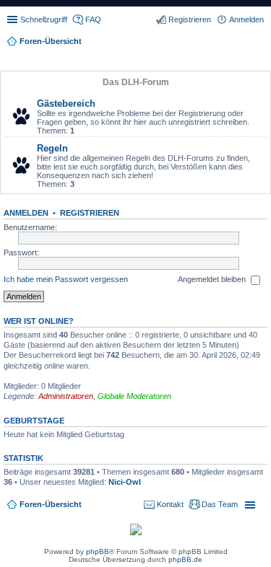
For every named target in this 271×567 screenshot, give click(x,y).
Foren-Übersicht (51, 504)
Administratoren (65, 396)
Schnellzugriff (43, 19)
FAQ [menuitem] (93, 19)
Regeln (52, 148)
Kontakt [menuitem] (170, 504)
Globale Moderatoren (134, 396)
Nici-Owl (124, 482)
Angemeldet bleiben (213, 279)
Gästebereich (66, 103)
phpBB (97, 551)
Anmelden (26, 212)
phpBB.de (185, 559)
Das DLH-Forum (136, 82)
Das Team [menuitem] (220, 504)
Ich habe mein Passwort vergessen (66, 279)
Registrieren (89, 212)
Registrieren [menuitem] (189, 19)
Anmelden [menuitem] (246, 19)
